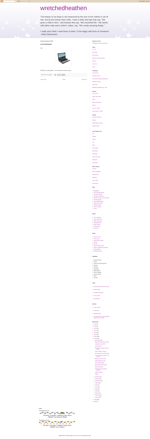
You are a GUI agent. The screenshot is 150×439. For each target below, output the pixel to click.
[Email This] (58, 75)
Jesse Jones (95, 93)
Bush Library (95, 55)
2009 (95, 334)
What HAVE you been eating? (102, 342)
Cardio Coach (97, 307)
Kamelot (94, 168)
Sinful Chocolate (96, 156)
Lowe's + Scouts (96, 108)
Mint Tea (96, 244)
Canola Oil (96, 228)
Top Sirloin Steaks (98, 194)
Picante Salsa (97, 226)
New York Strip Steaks (99, 192)
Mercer (94, 105)
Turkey (95, 208)
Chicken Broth (97, 249)
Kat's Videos (95, 148)
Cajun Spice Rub (98, 219)
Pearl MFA (94, 52)
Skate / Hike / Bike (96, 96)
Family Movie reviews (97, 123)
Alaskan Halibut (97, 205)
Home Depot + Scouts (97, 111)
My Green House (96, 75)
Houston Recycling (96, 117)
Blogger (89, 435)
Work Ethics (95, 151)
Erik (93, 133)
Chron (93, 67)
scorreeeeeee (98, 346)
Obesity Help (97, 298)
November (97, 376)
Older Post (84, 79)
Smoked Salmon (97, 199)
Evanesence (95, 183)
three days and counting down (102, 353)
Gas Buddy (95, 162)
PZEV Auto (94, 84)
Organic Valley (95, 126)
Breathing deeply (99, 366)
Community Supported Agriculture (100, 78)
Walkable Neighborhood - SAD (99, 87)
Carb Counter (97, 295)
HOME (96, 374)
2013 (95, 326)
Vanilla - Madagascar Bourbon (101, 247)
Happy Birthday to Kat (100, 360)
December (97, 340)
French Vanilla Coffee (99, 245)
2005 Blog (94, 154)
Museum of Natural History (98, 58)
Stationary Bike (97, 313)
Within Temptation (96, 171)
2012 (95, 328)
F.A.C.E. (94, 49)
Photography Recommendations (100, 43)
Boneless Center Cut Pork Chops (101, 197)
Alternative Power (96, 81)
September (98, 380)
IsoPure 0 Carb (97, 236)
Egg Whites (96, 190)
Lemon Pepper (97, 217)
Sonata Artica (95, 174)
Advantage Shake (98, 251)
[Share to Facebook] (63, 75)
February (97, 395)
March (96, 393)
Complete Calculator (98, 292)
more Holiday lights (99, 362)
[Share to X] (61, 75)
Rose (93, 145)
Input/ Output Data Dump (101, 364)
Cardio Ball (96, 310)
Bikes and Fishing (96, 102)
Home (64, 79)
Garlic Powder (97, 224)
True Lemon (96, 238)
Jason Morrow (77, 435)
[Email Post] (55, 74)
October (97, 378)
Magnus (94, 136)
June (96, 387)
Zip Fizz (95, 242)
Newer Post (43, 79)
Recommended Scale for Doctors (101, 286)
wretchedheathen (63, 8)
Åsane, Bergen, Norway (100, 351)
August (97, 382)
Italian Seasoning (98, 221)
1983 (95, 401)
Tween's (94, 61)
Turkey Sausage (97, 206)
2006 (95, 399)
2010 (95, 332)
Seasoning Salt (97, 222)
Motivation (94, 159)
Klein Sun (94, 64)
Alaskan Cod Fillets (98, 203)
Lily (93, 142)
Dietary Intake (97, 289)
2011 (95, 330)
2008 (95, 336)
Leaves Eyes (95, 180)
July (96, 384)
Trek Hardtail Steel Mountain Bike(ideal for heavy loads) (101, 317)
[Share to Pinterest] (64, 75)
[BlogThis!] (59, 75)
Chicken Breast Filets (99, 196)
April (96, 391)
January (97, 397)
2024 (95, 324)
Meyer (93, 99)
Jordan (94, 139)
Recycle (94, 120)
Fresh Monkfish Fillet (98, 201)
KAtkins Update (98, 372)
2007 (95, 338)
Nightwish (94, 177)
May (96, 389)
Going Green (95, 73)
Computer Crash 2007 (100, 344)
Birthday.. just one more (100, 358)
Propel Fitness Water (98, 240)
